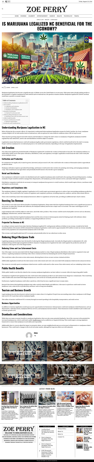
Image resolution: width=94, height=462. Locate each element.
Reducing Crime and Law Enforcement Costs (17, 116)
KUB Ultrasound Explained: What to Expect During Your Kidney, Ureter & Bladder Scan (65, 405)
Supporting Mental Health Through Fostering (82, 406)
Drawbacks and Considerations (12, 123)
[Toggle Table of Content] (26, 101)
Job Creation (7, 104)
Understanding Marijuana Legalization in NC (16, 103)
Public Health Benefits (9, 118)
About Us (60, 431)
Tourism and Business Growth (12, 120)
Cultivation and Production (12, 106)
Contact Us (61, 437)
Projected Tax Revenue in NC (13, 113)
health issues (37, 320)
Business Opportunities (11, 121)
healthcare (5, 213)
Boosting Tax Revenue (10, 111)
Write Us (60, 434)
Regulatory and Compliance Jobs (14, 109)
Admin (8, 87)
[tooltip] (35, 336)
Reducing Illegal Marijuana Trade (13, 114)
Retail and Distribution (11, 108)
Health (47, 19)
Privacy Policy (62, 428)
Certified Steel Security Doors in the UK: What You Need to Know (9, 407)
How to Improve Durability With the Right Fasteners (28, 406)
